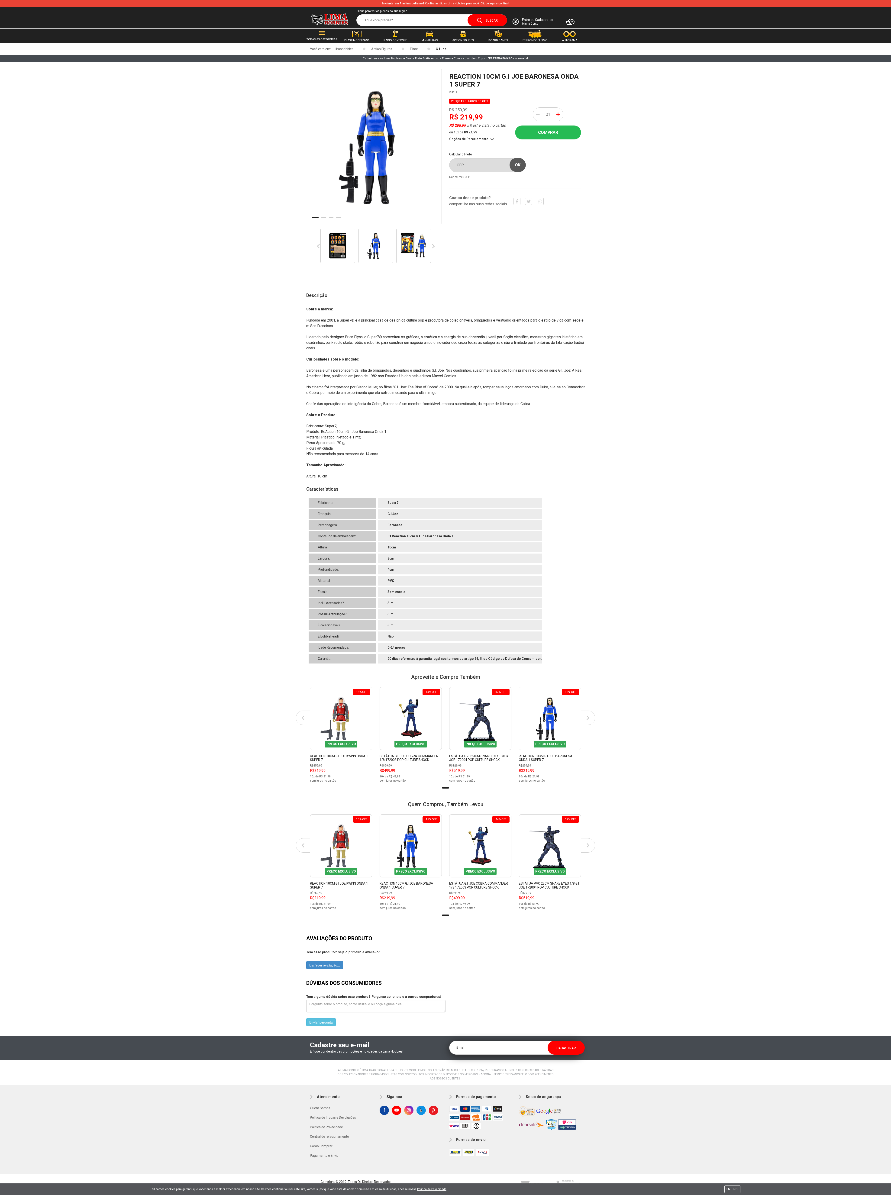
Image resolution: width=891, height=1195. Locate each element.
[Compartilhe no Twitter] (528, 201)
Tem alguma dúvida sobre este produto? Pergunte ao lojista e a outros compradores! (373, 996)
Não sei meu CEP (459, 177)
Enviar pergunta (321, 1022)
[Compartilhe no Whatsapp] (540, 201)
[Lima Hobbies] (329, 19)
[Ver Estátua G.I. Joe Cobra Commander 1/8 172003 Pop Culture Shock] (411, 718)
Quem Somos (320, 1108)
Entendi (732, 1189)
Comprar (548, 132)
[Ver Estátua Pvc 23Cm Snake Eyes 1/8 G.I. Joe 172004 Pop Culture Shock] (480, 718)
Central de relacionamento (329, 1136)
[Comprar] (368, 779)
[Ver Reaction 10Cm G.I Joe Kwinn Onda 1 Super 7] (341, 718)
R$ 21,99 (470, 132)
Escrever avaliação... (324, 965)
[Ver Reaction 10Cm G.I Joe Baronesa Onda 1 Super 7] (550, 718)
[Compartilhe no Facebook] (516, 201)
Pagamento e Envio (324, 1155)
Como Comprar (321, 1146)
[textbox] (431, 20)
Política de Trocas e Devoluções (333, 1117)
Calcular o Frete (460, 154)
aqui (492, 3)
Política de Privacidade (326, 1127)
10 (456, 132)
